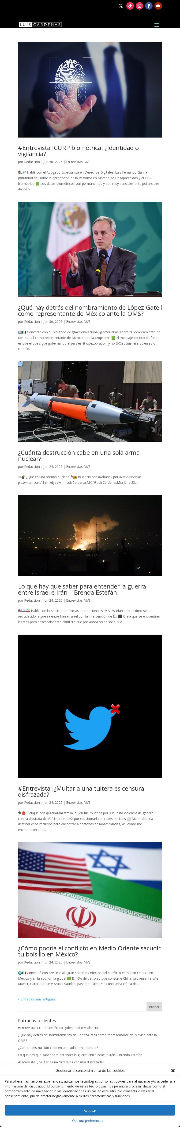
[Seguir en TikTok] (130, 6)
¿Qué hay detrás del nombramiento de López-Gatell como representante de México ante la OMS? (90, 310)
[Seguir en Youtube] (158, 6)
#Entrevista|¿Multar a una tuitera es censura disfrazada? (81, 791)
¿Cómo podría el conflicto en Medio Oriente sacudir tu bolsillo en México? (89, 951)
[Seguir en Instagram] (139, 6)
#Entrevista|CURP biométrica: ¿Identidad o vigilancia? (78, 150)
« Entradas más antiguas (36, 999)
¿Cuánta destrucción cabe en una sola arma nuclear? (79, 455)
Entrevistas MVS (78, 162)
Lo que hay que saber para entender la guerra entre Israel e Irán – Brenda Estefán (82, 589)
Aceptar (90, 1110)
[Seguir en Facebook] (149, 6)
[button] (173, 1070)
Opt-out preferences (87, 1120)
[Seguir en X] (120, 6)
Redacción (32, 162)
